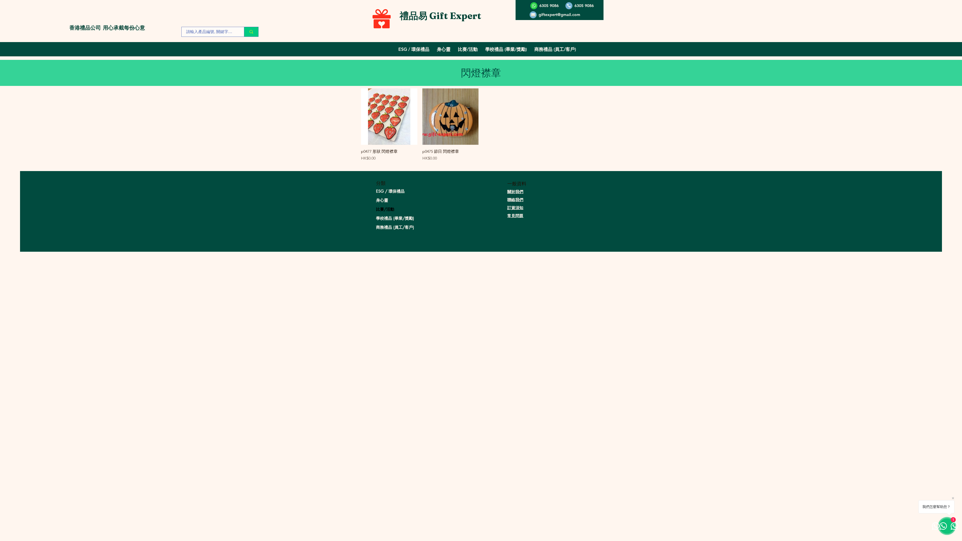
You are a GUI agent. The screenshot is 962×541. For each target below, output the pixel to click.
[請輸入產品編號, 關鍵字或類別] (251, 32)
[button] (414, 49)
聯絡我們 (515, 199)
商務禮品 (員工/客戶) (395, 227)
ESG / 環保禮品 (390, 191)
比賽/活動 (385, 209)
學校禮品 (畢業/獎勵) (395, 218)
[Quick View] (389, 116)
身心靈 (382, 200)
